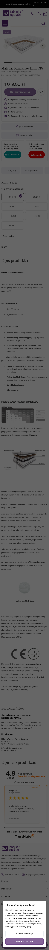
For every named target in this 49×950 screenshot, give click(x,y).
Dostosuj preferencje (24, 934)
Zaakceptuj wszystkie (24, 941)
